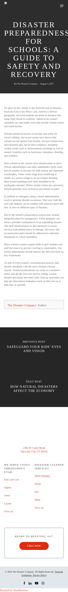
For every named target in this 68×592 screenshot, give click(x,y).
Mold (37, 499)
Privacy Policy (40, 575)
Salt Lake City (11, 479)
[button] (62, 5)
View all (8, 511)
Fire (37, 491)
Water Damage (42, 476)
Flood (38, 484)
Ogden (7, 487)
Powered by (14, 590)
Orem (7, 495)
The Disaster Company (27, 84)
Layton (8, 503)
